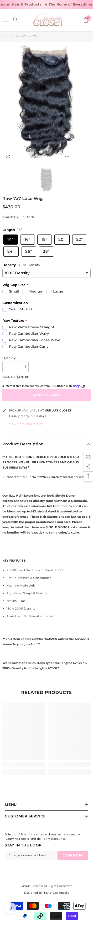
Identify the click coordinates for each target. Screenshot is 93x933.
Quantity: (9, 358)
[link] (23, 764)
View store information (26, 424)
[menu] (5, 20)
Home (6, 36)
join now (73, 855)
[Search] (15, 20)
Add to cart (46, 395)
